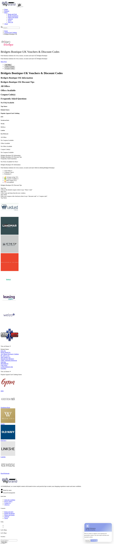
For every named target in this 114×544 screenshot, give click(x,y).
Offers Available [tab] (9, 66)
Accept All (94, 540)
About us (6, 504)
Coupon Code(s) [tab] (9, 68)
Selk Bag (3, 362)
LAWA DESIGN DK (7, 367)
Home (6, 9)
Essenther (3, 368)
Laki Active (4, 365)
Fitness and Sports (13, 17)
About (6, 24)
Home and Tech (12, 14)
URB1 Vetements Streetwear (9, 360)
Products (6, 11)
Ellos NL (3, 351)
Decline (87, 540)
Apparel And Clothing (10, 32)
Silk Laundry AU (6, 357)
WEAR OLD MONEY (7, 359)
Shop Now (4, 61)
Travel (9, 20)
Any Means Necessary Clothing (10, 354)
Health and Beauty (13, 16)
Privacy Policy (8, 501)
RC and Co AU (5, 355)
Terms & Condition (9, 500)
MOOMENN (4, 363)
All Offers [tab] (8, 65)
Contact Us (7, 503)
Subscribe (4, 542)
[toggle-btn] (22, 6)
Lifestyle (10, 19)
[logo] (9, 6)
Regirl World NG (6, 352)
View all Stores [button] (5, 346)
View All (10, 22)
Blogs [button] (6, 12)
